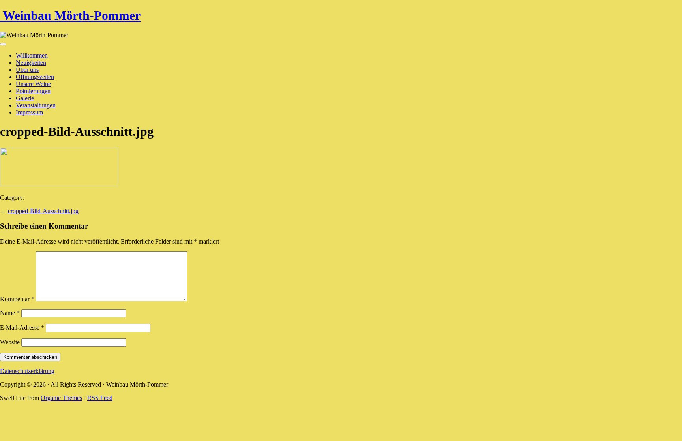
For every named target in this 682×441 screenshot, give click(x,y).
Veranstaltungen (36, 105)
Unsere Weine (33, 84)
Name (10, 313)
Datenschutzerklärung (27, 371)
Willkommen (32, 55)
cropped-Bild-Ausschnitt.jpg (43, 211)
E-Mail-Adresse (22, 327)
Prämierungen (33, 91)
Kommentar (17, 299)
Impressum (29, 112)
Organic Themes (61, 397)
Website (10, 342)
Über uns (27, 69)
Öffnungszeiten (35, 76)
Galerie (25, 98)
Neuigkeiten (31, 62)
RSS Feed (99, 397)
